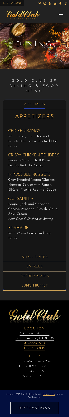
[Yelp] (50, 3)
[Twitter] (39, 3)
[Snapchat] (60, 3)
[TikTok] (65, 3)
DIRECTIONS (34, 348)
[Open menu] (61, 14)
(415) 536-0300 (12, 3)
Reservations (34, 408)
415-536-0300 (34, 343)
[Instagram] (44, 3)
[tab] (34, 104)
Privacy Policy (49, 394)
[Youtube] (55, 3)
